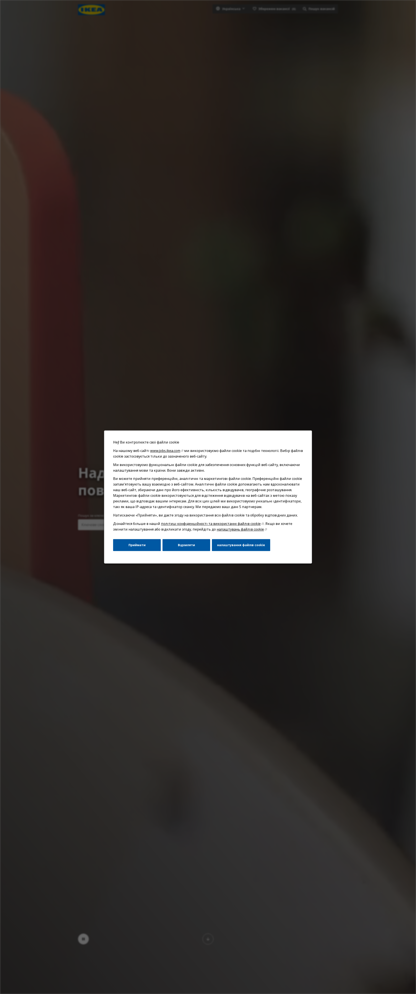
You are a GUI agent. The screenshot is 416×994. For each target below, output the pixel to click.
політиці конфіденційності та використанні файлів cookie (211, 523)
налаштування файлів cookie (241, 545)
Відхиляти (186, 545)
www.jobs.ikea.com (165, 450)
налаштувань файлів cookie (240, 529)
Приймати (137, 545)
